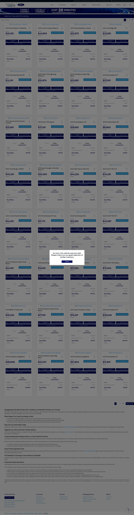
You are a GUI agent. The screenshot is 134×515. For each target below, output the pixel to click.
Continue (67, 261)
